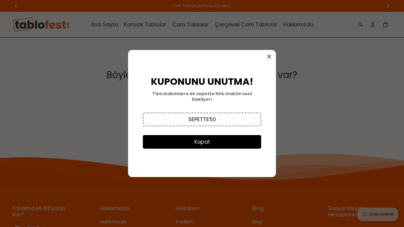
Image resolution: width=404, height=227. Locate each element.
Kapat (202, 141)
